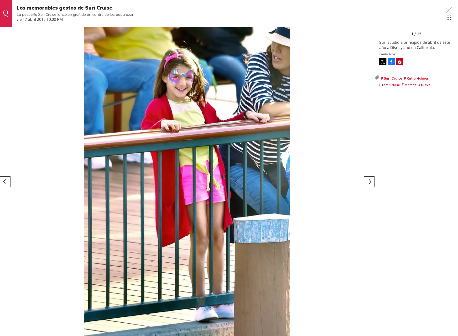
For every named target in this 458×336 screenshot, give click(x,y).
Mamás (410, 85)
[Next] (369, 181)
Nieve (425, 85)
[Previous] (5, 181)
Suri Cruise (393, 78)
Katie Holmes (418, 78)
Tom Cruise (390, 85)
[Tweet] (382, 61)
